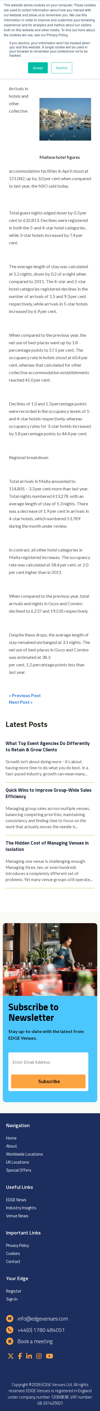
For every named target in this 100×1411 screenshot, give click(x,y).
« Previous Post (25, 695)
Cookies (13, 1253)
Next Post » (21, 702)
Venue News (17, 1216)
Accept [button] (38, 67)
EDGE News (16, 1200)
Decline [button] (62, 67)
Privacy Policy (17, 1245)
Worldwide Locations (24, 1154)
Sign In (12, 1299)
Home (11, 1138)
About (11, 1146)
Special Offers (18, 1170)
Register (13, 1291)
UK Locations (17, 1162)
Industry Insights (21, 1208)
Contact (13, 1261)
